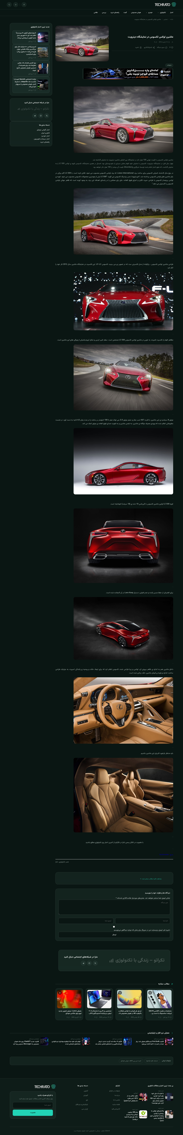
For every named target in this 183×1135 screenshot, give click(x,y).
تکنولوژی (163, 12)
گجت (125, 12)
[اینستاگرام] (89, 963)
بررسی (104, 12)
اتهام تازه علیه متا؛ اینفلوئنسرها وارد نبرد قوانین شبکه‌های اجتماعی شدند (66, 1042)
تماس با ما (116, 1100)
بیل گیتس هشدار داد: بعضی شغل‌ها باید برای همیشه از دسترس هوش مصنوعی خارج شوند (26, 67)
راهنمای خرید (114, 12)
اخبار (171, 12)
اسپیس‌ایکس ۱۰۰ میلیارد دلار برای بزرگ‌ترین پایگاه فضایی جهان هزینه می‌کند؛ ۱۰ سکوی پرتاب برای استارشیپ (25, 50)
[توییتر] (95, 963)
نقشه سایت (116, 1104)
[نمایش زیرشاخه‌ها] (158, 12)
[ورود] (24, 4)
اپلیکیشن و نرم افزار (81, 1104)
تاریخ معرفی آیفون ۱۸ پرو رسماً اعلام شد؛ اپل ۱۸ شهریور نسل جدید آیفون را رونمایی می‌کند (26, 35)
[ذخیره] (150, 993)
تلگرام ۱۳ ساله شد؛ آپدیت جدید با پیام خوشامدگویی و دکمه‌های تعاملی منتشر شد (108, 1042)
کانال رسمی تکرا (128, 842)
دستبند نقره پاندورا (152, 1061)
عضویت (33, 1112)
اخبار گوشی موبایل (43, 130)
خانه (171, 19)
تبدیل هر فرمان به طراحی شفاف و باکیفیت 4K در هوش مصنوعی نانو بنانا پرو (130, 1013)
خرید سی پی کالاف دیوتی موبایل (131, 1061)
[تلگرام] (83, 963)
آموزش (85, 1095)
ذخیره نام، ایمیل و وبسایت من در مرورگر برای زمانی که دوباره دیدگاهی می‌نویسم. (142, 930)
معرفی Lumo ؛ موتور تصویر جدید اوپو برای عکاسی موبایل (70, 1012)
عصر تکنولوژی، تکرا (62, 862)
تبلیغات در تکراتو (114, 1091)
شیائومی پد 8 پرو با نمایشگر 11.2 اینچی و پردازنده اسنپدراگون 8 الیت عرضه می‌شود (99, 1013)
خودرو (150, 12)
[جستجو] (9, 4)
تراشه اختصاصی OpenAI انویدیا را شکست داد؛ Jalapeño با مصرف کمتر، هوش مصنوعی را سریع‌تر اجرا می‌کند (25, 83)
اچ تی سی (85, 1109)
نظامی (96, 12)
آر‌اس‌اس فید (116, 1109)
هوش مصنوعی (136, 12)
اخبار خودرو (46, 136)
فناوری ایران (45, 133)
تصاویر (166, 19)
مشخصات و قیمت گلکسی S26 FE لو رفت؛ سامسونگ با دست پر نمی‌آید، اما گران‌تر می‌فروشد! (160, 1013)
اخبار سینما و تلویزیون (42, 139)
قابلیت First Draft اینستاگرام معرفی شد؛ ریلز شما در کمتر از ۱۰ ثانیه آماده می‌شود (150, 1042)
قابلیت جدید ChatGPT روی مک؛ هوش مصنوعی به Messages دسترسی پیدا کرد (26, 1042)
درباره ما (117, 1095)
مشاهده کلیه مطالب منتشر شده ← (151, 879)
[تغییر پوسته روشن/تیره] (15, 4)
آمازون (86, 1091)
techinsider (164, 854)
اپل (87, 1100)
